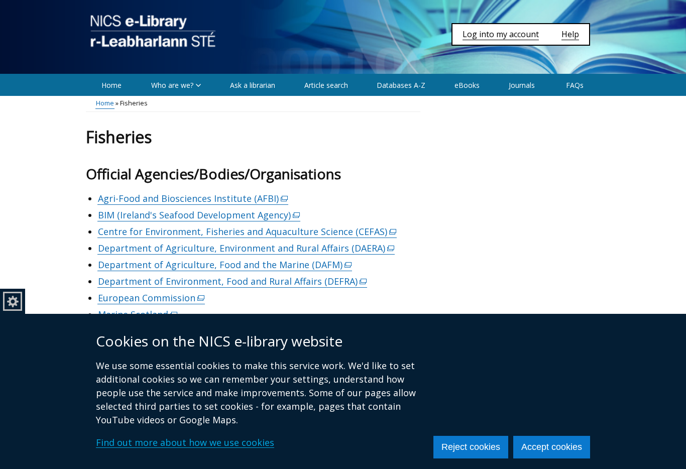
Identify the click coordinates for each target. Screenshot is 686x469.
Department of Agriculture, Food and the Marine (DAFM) (225, 265)
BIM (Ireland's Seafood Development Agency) (199, 215)
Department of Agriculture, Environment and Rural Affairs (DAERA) (246, 248)
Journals (522, 85)
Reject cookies (470, 447)
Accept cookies (551, 447)
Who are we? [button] (172, 85)
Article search (326, 85)
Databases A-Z (401, 85)
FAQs (575, 85)
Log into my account (501, 34)
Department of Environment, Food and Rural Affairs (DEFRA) (232, 281)
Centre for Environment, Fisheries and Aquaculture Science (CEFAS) (247, 231)
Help (570, 34)
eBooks (467, 85)
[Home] (153, 31)
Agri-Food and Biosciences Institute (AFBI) (193, 198)
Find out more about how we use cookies (185, 442)
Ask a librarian (252, 85)
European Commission (151, 298)
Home (111, 85)
